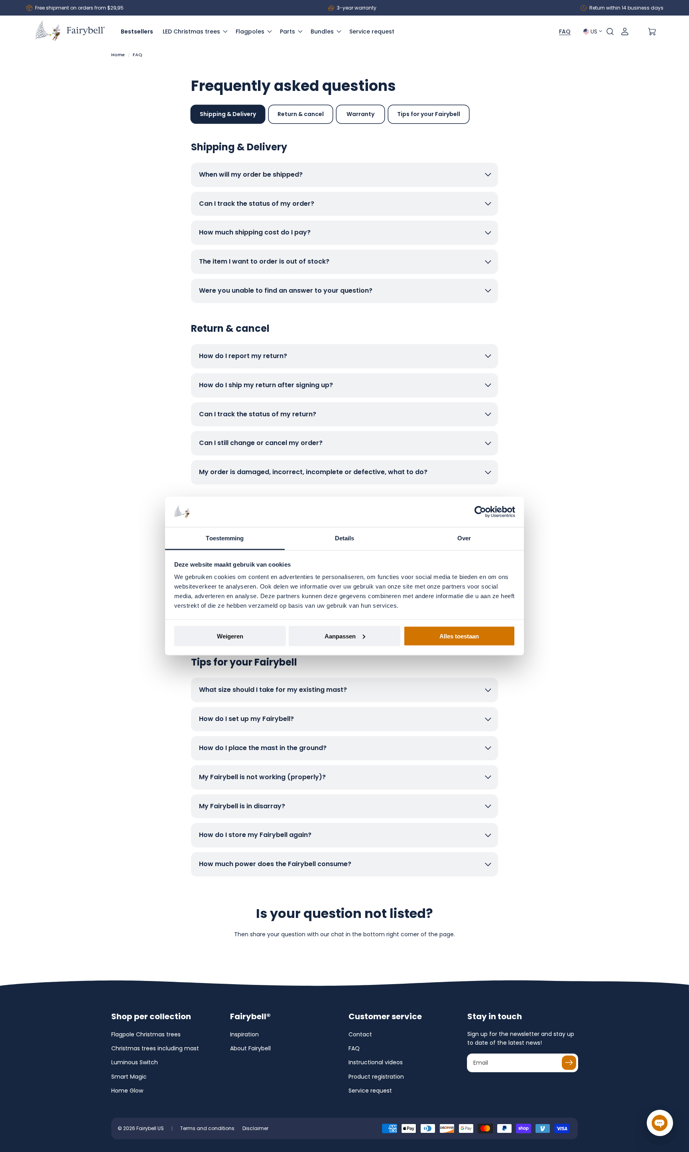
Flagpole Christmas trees (146, 1034)
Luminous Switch (134, 1062)
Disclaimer (255, 1128)
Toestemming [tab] (225, 538)
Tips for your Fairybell (428, 114)
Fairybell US (150, 1128)
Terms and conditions (207, 1128)
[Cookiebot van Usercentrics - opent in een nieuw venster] (480, 512)
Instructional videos (375, 1062)
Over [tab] (464, 538)
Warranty (360, 114)
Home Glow (127, 1091)
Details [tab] (344, 538)
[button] (610, 31)
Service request (370, 1091)
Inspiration (244, 1034)
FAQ (354, 1048)
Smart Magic (129, 1077)
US (594, 31)
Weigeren (230, 635)
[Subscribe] (569, 1063)
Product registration (376, 1077)
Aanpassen (340, 635)
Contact (360, 1034)
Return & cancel (301, 114)
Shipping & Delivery (228, 114)
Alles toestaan (459, 635)
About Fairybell (250, 1048)
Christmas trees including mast (155, 1048)
